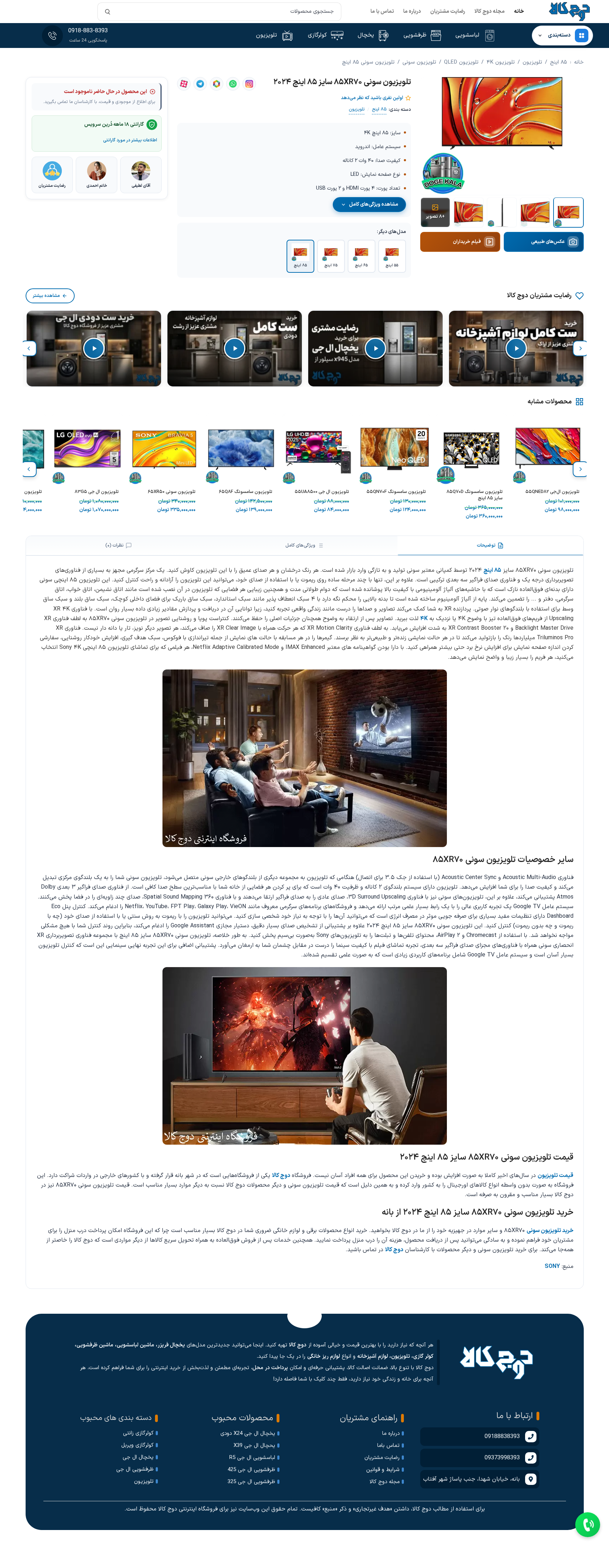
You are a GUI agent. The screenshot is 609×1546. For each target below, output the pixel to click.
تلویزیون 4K (500, 62)
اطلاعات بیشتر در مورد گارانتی (130, 139)
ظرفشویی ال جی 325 (251, 1482)
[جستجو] (107, 11)
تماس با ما (382, 11)
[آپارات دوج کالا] (184, 84)
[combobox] (219, 11)
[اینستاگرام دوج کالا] (249, 84)
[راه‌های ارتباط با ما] (587, 1524)
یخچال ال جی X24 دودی (247, 1434)
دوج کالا (281, 1175)
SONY (552, 1266)
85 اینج (558, 62)
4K (424, 618)
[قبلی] (580, 348)
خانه (519, 11)
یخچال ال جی (138, 1457)
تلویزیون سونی (419, 62)
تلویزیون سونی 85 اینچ (368, 62)
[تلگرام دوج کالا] (200, 84)
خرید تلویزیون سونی (550, 1230)
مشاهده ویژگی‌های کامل (373, 204)
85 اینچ (492, 570)
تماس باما (388, 1446)
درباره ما (412, 11)
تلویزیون (532, 62)
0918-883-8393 (88, 31)
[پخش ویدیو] (516, 348)
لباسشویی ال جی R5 (252, 1458)
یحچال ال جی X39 (254, 1446)
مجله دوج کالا (489, 11)
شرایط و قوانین (383, 1470)
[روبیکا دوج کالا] (216, 84)
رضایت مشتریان (447, 11)
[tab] (490, 545)
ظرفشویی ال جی (135, 1469)
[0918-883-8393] (52, 35)
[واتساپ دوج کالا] (233, 84)
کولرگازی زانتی (138, 1433)
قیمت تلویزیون (555, 1175)
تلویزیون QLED (461, 62)
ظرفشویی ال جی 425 (251, 1470)
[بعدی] (29, 348)
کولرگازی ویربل (137, 1445)
